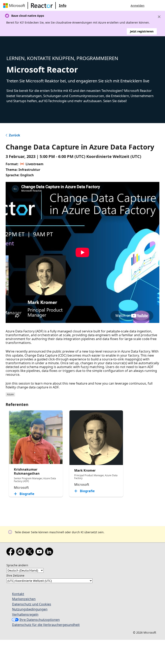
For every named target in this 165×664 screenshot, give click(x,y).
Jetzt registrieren (142, 31)
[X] (30, 552)
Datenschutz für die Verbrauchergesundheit (46, 624)
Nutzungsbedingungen (29, 609)
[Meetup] (21, 552)
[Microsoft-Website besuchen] (15, 5)
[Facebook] (11, 552)
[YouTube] (40, 552)
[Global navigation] (151, 5)
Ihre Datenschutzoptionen (40, 619)
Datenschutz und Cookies (31, 604)
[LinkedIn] (50, 552)
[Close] (159, 16)
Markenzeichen (24, 599)
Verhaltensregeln (25, 614)
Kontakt (18, 594)
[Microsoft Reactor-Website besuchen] (41, 5)
